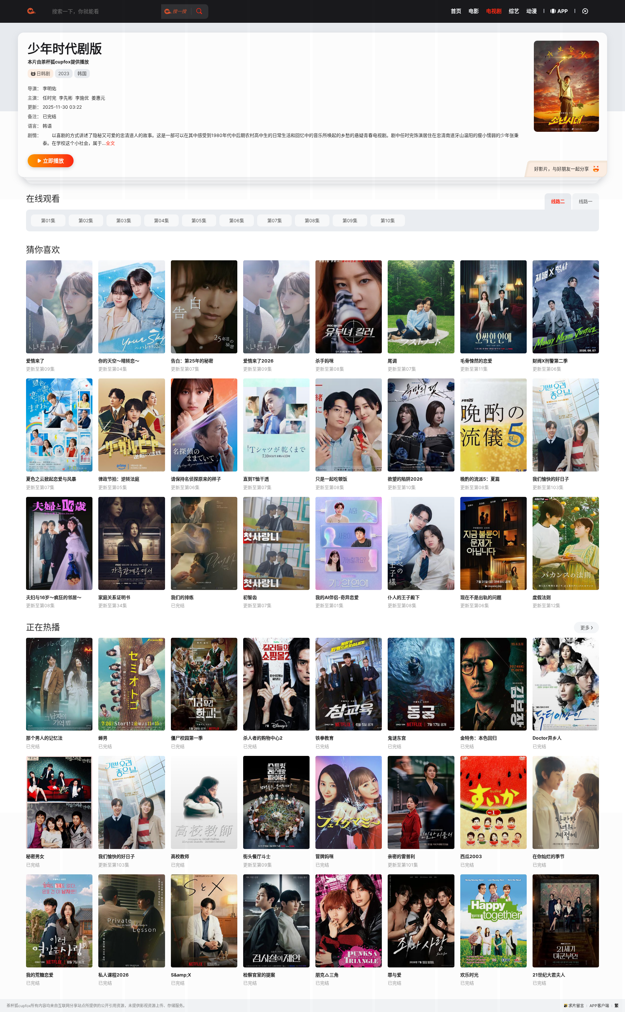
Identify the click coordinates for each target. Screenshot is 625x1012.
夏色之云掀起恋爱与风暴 (51, 479)
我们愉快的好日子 (551, 479)
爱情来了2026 (258, 360)
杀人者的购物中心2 (263, 738)
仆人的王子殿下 (404, 597)
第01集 (48, 220)
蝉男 (102, 738)
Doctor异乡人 (547, 738)
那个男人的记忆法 (44, 738)
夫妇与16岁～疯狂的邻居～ (53, 597)
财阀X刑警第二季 (550, 360)
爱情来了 (35, 360)
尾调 (392, 360)
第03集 (123, 220)
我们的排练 (182, 597)
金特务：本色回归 (478, 738)
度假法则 (542, 597)
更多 (585, 627)
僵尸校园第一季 (187, 738)
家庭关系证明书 (114, 597)
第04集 (161, 220)
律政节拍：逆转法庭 (118, 479)
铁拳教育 (324, 738)
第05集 (198, 220)
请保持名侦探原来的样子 (196, 479)
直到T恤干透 (256, 479)
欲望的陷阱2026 (405, 479)
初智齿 (250, 597)
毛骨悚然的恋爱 (476, 360)
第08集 (312, 220)
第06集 (236, 220)
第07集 (274, 220)
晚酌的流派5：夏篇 (480, 479)
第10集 (388, 220)
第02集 (85, 220)
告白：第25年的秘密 (192, 360)
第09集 (349, 220)
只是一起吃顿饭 (331, 479)
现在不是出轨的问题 (480, 597)
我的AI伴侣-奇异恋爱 (337, 597)
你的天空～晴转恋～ (118, 360)
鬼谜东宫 (397, 738)
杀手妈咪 (324, 360)
